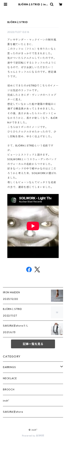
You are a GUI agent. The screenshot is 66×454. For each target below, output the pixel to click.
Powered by (29, 435)
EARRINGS (9, 367)
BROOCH (8, 389)
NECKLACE (10, 378)
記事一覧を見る (33, 344)
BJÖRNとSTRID (17, 22)
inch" (6, 400)
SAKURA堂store (13, 411)
